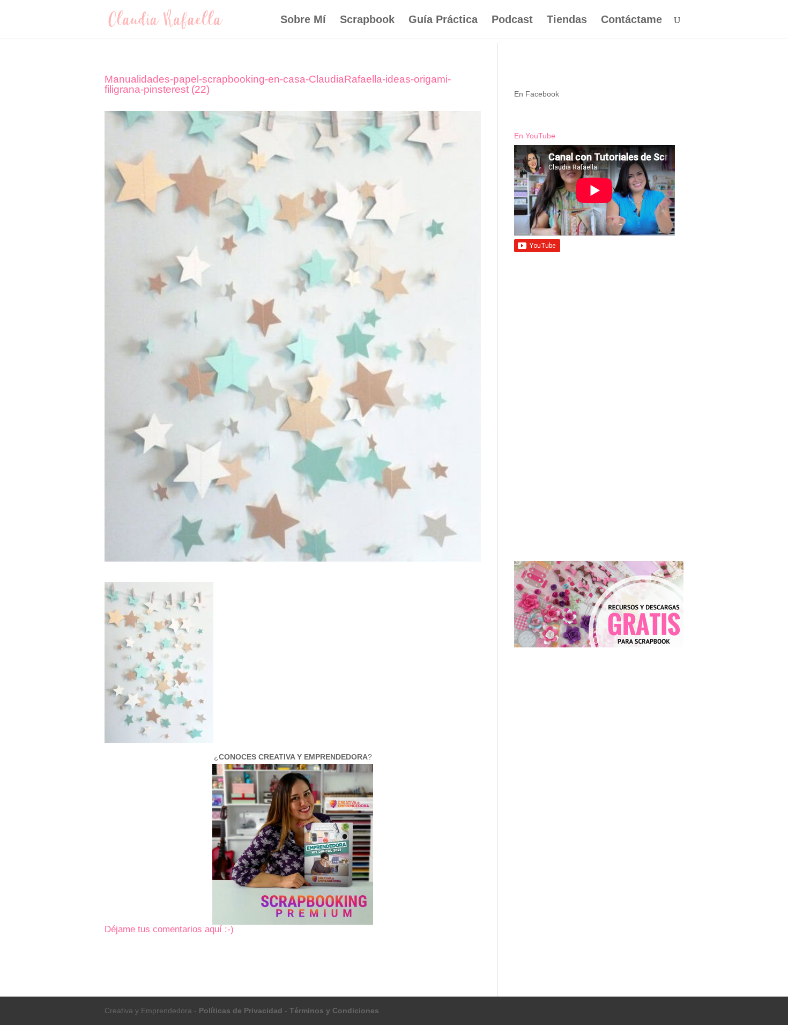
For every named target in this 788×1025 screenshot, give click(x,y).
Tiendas (567, 20)
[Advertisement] (598, 339)
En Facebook (536, 94)
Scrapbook (367, 20)
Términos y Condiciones (334, 1010)
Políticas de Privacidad (241, 1010)
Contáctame (631, 20)
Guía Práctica (443, 20)
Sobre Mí (303, 20)
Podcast (512, 20)
